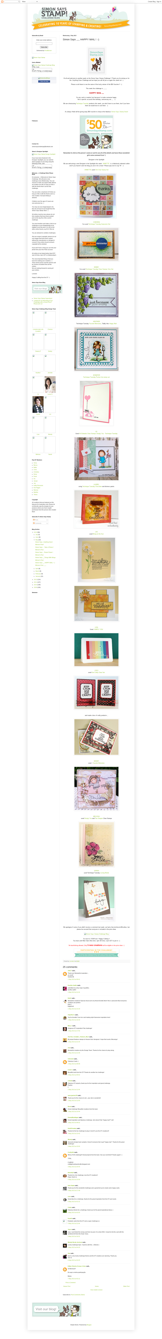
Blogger (89, 1325)
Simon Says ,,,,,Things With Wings (45, 557)
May (36, 540)
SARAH (96, 871)
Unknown (71, 1059)
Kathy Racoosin (38, 485)
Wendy (70, 1139)
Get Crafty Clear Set (98, 672)
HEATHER (96, 321)
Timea (35, 494)
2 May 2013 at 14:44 (74, 1111)
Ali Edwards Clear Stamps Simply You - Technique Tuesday (98, 433)
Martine (36, 492)
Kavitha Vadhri (72, 985)
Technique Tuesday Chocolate (92, 486)
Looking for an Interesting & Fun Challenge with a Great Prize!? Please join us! (43, 302)
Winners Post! (39, 544)
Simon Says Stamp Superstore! (43, 298)
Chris (35, 469)
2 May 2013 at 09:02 (74, 1075)
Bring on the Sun (98, 534)
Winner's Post (39, 550)
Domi (35, 476)
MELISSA (96, 816)
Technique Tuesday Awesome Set (99, 224)
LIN (96, 532)
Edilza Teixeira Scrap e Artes (77, 1266)
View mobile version (96, 1290)
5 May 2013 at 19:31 (74, 1236)
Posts (36, 520)
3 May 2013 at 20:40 (74, 1167)
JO (96, 431)
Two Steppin (99, 818)
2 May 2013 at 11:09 (74, 1089)
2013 (35, 532)
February (38, 574)
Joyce (70, 1229)
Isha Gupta (71, 1185)
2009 (35, 587)
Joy (35, 483)
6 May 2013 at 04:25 (74, 1247)
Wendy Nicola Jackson (75, 1242)
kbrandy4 (71, 1172)
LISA (96, 627)
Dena (35, 474)
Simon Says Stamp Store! (119, 112)
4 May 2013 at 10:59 (74, 1179)
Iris (34, 479)
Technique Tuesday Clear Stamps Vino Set (99, 269)
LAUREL (96, 484)
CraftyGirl (71, 1152)
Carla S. (70, 1070)
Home (97, 1286)
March (37, 571)
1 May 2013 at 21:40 (74, 1042)
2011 (35, 582)
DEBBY (96, 267)
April (37, 568)
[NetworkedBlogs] (44, 78)
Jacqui (36, 481)
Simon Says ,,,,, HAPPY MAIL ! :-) (45, 563)
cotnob (70, 1081)
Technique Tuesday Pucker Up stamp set (96, 377)
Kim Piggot (37, 487)
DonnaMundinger (73, 1117)
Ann (69, 1048)
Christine (36, 472)
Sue (69, 1253)
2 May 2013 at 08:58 (74, 1064)
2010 (35, 585)
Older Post (126, 1286)
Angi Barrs (71, 1015)
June (37, 537)
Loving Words (104, 873)
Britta (35, 467)
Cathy (70, 1207)
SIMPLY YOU (98, 629)
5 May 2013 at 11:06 (74, 1223)
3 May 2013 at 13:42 (74, 1133)
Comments (37, 523)
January (38, 576)
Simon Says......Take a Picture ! (44, 547)
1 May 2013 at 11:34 (74, 992)
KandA (70, 1218)
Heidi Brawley (72, 1128)
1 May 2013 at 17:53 (74, 1031)
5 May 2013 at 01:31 (74, 1201)
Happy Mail (113, 323)
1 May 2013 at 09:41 (74, 979)
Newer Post (66, 1286)
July (36, 534)
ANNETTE (106, 163)
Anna (35, 463)
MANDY (96, 761)
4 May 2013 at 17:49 (74, 1190)
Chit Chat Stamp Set (101, 170)
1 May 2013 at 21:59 (74, 1053)
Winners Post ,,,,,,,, (40, 565)
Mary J (70, 1026)
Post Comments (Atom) (78, 1295)
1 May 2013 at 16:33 (74, 1020)
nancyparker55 (72, 1095)
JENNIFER (96, 375)
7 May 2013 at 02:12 (74, 1278)
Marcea (36, 490)
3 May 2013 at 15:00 (74, 1146)
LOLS (96, 670)
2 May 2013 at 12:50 (74, 1100)
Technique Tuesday (82, 103)
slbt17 (70, 970)
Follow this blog (44, 81)
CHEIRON (96, 222)
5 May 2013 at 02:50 (74, 1212)
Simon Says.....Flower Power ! (44, 552)
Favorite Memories (95, 323)
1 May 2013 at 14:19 (74, 1009)
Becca (35, 465)
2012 (35, 579)
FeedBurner (48, 50)
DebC (69, 998)
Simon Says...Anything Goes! (44, 542)
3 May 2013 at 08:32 (74, 1122)
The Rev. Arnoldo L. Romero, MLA (78, 1037)
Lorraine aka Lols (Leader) (38, 330)
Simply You (88, 818)
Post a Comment (70, 1282)
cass (69, 1196)
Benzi (69, 1106)
